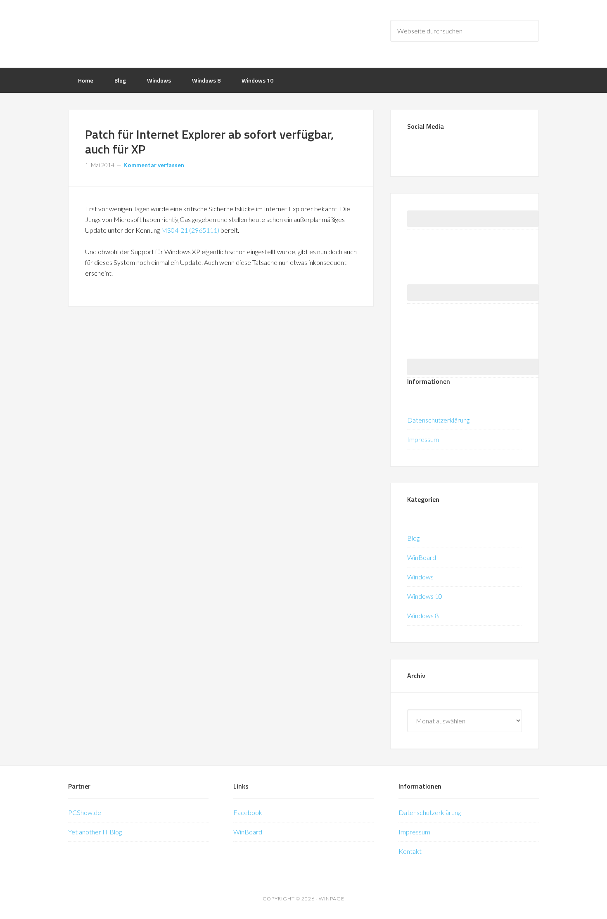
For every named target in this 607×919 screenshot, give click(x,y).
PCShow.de (84, 812)
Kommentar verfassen (153, 164)
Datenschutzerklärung (438, 420)
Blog (413, 538)
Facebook (247, 812)
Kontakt (410, 851)
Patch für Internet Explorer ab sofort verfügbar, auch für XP (209, 141)
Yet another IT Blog (95, 832)
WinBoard (421, 557)
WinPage (134, 33)
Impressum (423, 439)
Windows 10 (424, 596)
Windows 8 (423, 615)
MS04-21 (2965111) (190, 230)
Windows (420, 577)
